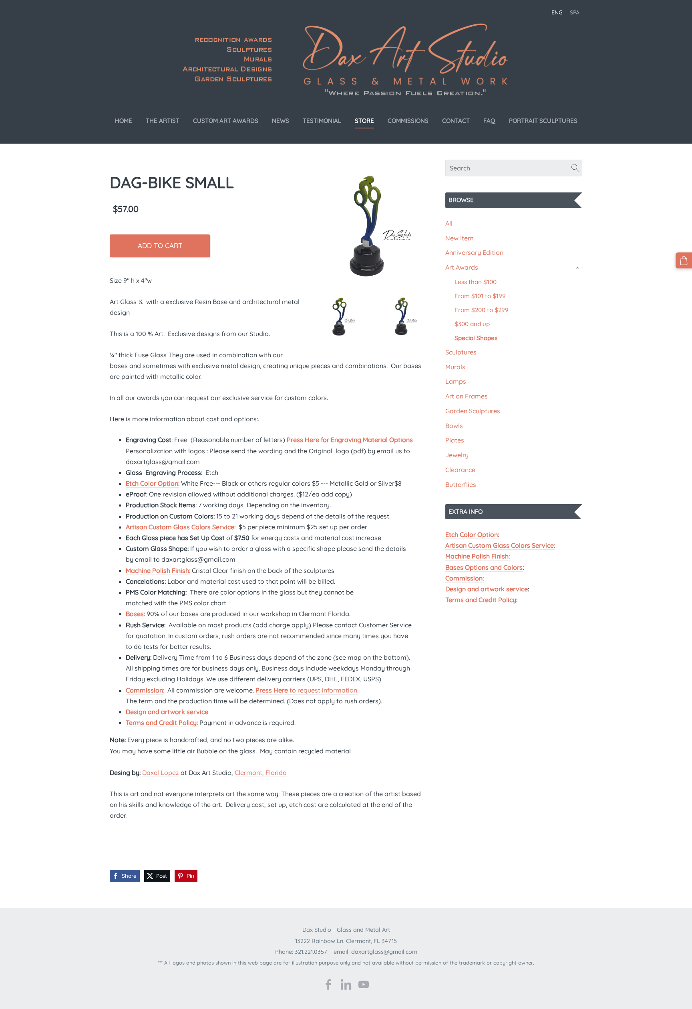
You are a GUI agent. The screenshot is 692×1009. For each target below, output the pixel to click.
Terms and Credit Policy (480, 600)
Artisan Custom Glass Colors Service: (500, 545)
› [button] (578, 268)
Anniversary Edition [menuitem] (474, 252)
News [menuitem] (280, 120)
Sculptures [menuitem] (461, 352)
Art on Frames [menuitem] (466, 396)
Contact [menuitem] (456, 120)
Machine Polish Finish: (477, 556)
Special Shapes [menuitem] (476, 338)
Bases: (135, 614)
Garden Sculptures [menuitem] (472, 411)
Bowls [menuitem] (454, 426)
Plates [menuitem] (454, 440)
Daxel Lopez (160, 773)
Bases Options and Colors (484, 567)
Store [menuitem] (364, 120)
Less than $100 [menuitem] (476, 282)
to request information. (306, 690)
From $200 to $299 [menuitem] (482, 310)
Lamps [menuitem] (455, 381)
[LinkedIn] (346, 984)
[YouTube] (364, 984)
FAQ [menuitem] (489, 120)
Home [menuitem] (123, 120)
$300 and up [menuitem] (472, 324)
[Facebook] (328, 984)
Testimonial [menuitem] (322, 120)
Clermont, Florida (261, 773)
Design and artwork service (486, 589)
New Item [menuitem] (459, 238)
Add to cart (160, 245)
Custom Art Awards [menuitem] (225, 120)
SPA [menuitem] (574, 12)
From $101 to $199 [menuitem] (480, 296)
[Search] (575, 168)
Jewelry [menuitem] (457, 455)
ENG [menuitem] (557, 12)
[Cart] (684, 260)
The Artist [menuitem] (162, 120)
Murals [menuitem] (455, 367)
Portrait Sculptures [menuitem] (543, 120)
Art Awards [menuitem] (461, 267)
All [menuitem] (449, 223)
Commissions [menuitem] (408, 120)
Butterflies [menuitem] (460, 484)
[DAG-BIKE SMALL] (371, 229)
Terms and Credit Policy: (162, 723)
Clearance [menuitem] (460, 470)
